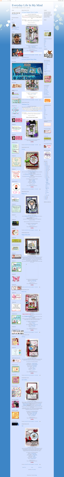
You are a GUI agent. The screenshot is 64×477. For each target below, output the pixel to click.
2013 (45, 163)
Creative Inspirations (33, 93)
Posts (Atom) (34, 469)
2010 (45, 197)
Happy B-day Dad (26, 234)
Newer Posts (24, 467)
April (46, 175)
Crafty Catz (34, 369)
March (47, 176)
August (47, 170)
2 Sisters (34, 94)
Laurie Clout (45, 68)
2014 (45, 162)
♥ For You (24, 291)
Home (32, 467)
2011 (45, 196)
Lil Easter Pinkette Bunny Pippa (29, 59)
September (47, 169)
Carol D (45, 110)
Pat (44, 45)
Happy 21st (24, 193)
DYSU (33, 367)
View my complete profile (15, 29)
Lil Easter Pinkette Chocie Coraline (30, 12)
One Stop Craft (36, 324)
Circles (23, 149)
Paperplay (33, 180)
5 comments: (37, 54)
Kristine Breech (46, 90)
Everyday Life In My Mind (27, 5)
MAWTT (34, 368)
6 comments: (37, 99)
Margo (45, 42)
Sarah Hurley (33, 181)
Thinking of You (25, 104)
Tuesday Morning (33, 453)
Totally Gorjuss (34, 47)
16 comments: (36, 464)
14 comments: (36, 421)
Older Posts (40, 467)
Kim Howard (45, 89)
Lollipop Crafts (34, 414)
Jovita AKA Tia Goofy (16, 27)
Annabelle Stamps (33, 458)
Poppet (45, 118)
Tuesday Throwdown (35, 364)
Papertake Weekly (34, 363)
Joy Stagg (45, 65)
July (46, 171)
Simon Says (34, 366)
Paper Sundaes (34, 224)
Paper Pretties (34, 280)
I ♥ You (23, 336)
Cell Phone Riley (38, 405)
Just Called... (25, 379)
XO (22, 426)
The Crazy (34, 182)
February (47, 177)
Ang (44, 106)
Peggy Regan (46, 93)
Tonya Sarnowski (46, 94)
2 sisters (34, 323)
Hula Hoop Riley (27, 176)
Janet (44, 113)
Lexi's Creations (33, 415)
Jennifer (45, 41)
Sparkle (45, 46)
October (47, 168)
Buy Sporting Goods (14, 14)
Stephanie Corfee (25, 16)
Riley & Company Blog (47, 61)
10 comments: (36, 375)
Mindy (45, 117)
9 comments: (36, 332)
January (47, 195)
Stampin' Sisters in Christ (33, 413)
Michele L (45, 69)
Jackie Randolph (46, 86)
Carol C (45, 109)
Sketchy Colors (33, 46)
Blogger (36, 475)
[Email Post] (39, 54)
